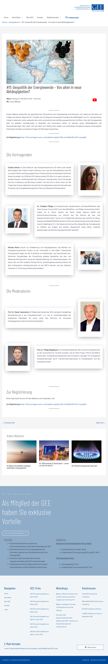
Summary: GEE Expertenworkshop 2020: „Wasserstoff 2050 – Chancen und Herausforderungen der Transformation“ (67, 620)
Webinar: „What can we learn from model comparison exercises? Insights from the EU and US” (67, 597)
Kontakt (40, 17)
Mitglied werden (53, 17)
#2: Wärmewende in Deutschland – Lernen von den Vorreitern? (54, 464)
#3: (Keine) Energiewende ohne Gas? (84, 465)
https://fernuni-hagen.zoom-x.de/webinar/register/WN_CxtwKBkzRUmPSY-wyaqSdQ (53, 137)
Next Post (101, 423)
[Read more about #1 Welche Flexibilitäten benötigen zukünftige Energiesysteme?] (21, 451)
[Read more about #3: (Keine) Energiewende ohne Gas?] (86, 451)
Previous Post (8, 423)
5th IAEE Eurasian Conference (91, 609)
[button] (15, 533)
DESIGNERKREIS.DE (24, 660)
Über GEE (29, 17)
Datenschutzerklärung (98, 660)
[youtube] (94, 100)
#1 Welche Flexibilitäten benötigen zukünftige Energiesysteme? (19, 466)
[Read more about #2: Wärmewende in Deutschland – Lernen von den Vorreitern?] (54, 450)
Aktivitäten (16, 17)
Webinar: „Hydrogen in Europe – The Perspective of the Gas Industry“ (66, 607)
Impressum (85, 660)
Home (6, 17)
